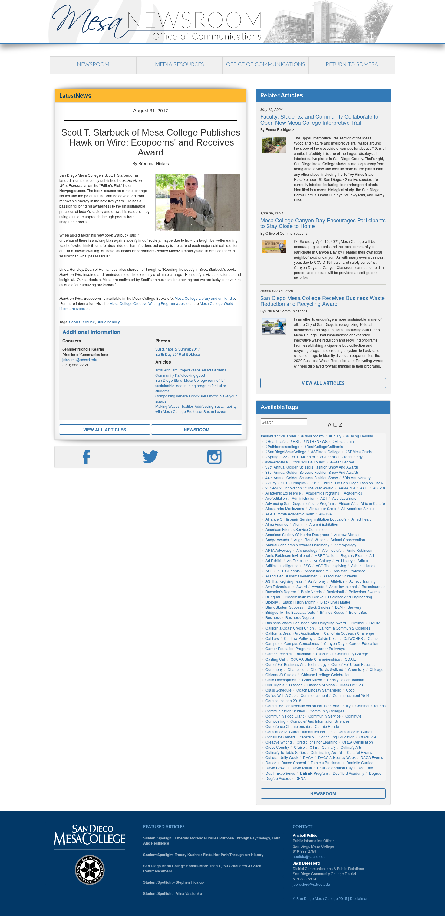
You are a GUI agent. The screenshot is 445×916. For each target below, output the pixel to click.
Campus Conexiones (301, 643)
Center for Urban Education (354, 664)
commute (353, 715)
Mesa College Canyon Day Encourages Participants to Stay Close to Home (323, 223)
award (301, 586)
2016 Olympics (293, 482)
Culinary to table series (285, 752)
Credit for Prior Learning (317, 741)
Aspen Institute (317, 570)
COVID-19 (367, 736)
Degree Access (278, 778)
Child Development (281, 679)
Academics (353, 493)
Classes (295, 684)
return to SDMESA (352, 64)
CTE (313, 747)
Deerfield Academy (348, 773)
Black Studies (319, 607)
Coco (350, 689)
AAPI (364, 487)
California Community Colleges (344, 627)
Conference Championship (287, 726)
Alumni (299, 524)
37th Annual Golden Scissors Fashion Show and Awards (312, 466)
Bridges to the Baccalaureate (290, 612)
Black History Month (299, 601)
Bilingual (272, 596)
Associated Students (340, 575)
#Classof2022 (312, 435)
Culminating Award (326, 752)
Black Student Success (284, 607)
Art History (344, 560)
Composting (275, 721)
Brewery (354, 607)
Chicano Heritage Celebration (326, 674)
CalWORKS (353, 638)
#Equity (335, 435)
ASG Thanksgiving (331, 565)
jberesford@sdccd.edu (311, 884)
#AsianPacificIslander (278, 435)
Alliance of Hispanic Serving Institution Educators (306, 519)
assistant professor (349, 570)
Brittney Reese (332, 612)
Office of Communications (265, 64)
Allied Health (362, 519)
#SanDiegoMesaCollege (285, 451)
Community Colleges (327, 710)
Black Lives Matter (335, 601)
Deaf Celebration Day (335, 767)
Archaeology (306, 550)
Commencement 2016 (351, 695)
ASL (268, 570)
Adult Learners (344, 498)
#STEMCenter (303, 456)
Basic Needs (311, 591)
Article (363, 560)
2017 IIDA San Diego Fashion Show (353, 482)
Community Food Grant (284, 715)
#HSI (295, 441)
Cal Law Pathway (298, 638)
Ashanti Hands (363, 565)
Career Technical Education (288, 653)
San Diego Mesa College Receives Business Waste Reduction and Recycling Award (322, 301)
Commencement (314, 695)
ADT (323, 498)
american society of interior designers (297, 534)
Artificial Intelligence (281, 565)
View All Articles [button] (104, 430)
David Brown (276, 767)
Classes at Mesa (321, 684)
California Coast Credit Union (289, 627)
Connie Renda (327, 726)
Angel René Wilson (310, 539)
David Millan (302, 767)
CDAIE (350, 659)
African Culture (373, 503)
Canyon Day (334, 643)
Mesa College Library (192, 298)
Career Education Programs (288, 648)
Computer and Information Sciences (320, 721)
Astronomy (317, 581)
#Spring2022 (276, 456)
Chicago (377, 669)
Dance (270, 762)
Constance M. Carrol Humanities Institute (299, 731)
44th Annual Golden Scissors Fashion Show (301, 477)
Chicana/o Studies (280, 674)
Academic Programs (322, 493)
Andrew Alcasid (347, 534)
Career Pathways (330, 648)
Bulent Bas (358, 612)
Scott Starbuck (82, 322)
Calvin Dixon (328, 638)
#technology (352, 456)
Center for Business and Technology (296, 664)
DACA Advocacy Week (337, 757)
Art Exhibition (298, 560)
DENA (300, 778)
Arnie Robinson (359, 550)
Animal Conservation (348, 539)
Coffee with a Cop (280, 695)
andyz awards (277, 539)
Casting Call (275, 659)
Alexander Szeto (322, 508)
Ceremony (274, 669)
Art (371, 555)
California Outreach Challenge (349, 633)
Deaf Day (365, 767)
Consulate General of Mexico (289, 736)
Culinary (329, 747)
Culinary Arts (351, 747)
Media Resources (179, 64)
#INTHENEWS (316, 441)
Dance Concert (293, 762)
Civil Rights (274, 684)
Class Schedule (278, 689)
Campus (272, 643)
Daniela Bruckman (326, 762)
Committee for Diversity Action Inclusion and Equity (308, 705)
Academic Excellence (283, 493)
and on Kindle (223, 298)
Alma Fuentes (276, 524)
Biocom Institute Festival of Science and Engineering (328, 596)
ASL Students (288, 570)
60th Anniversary (357, 477)
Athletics (337, 581)
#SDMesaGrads (358, 451)
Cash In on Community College (342, 653)
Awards (318, 586)
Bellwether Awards (364, 591)
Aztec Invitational (343, 586)
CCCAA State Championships (315, 659)
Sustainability (108, 322)
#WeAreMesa (276, 461)
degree (375, 773)
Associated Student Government (291, 575)
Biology (271, 601)
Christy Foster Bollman (345, 679)
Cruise (299, 747)
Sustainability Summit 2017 (177, 349)
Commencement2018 (283, 700)
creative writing (278, 741)
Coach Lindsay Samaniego (318, 689)
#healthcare (275, 441)
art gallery (322, 560)
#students (328, 456)
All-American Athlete (358, 508)
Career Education (363, 643)
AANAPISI (346, 487)
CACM (374, 622)
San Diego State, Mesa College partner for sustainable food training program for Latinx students (191, 385)
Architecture (332, 550)
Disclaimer (359, 898)
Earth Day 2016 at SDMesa (177, 354)
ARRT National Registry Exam (339, 555)
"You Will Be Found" (309, 461)
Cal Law (272, 638)
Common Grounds (370, 705)
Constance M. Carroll (355, 731)
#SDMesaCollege (326, 451)
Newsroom (93, 64)
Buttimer (357, 622)
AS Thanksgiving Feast (284, 581)
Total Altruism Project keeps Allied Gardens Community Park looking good (190, 372)
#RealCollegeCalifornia (323, 446)
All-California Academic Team (289, 513)
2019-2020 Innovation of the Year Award (299, 487)
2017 (315, 482)
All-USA (325, 513)
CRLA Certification (357, 741)
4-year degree (342, 461)
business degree (299, 617)
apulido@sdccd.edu (309, 856)
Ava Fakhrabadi (278, 586)
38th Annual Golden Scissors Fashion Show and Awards (312, 472)
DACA (308, 757)
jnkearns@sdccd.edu (79, 359)
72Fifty (270, 482)
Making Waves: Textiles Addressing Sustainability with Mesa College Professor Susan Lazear (195, 409)
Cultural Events (359, 752)
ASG (307, 565)
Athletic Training (362, 581)
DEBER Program (314, 773)
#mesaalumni (343, 441)
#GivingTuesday (359, 435)
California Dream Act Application (292, 633)
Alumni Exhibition (323, 524)
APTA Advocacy (278, 550)
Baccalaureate (374, 586)
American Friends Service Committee (296, 529)
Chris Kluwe (312, 679)
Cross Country (277, 747)
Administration (303, 498)
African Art (347, 503)
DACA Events (372, 757)
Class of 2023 (351, 684)
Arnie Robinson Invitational (287, 555)
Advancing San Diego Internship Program (299, 503)
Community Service (324, 715)
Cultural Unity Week (281, 757)
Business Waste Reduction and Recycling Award (305, 622)
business (273, 617)
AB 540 (379, 487)
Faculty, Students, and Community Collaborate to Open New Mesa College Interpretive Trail (319, 119)
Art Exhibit (273, 560)
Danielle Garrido (360, 762)
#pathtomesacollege (282, 446)
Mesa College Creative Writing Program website (149, 303)
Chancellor (297, 669)
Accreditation (276, 498)
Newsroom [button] (196, 430)
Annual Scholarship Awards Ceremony (297, 544)
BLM (339, 607)
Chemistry (356, 669)
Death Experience (280, 773)
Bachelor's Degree (280, 591)
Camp (373, 638)
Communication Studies (285, 710)
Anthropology (345, 544)
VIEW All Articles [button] (323, 383)
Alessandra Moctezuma (284, 508)
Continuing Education (336, 736)
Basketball (335, 591)
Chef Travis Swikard (327, 669)
